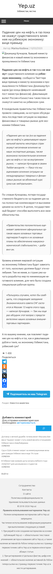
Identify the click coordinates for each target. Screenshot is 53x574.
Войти (4, 473)
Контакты (27, 490)
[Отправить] (26, 385)
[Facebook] (26, 380)
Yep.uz (26, 6)
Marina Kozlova (19, 48)
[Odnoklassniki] (26, 366)
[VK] (26, 371)
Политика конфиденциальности (27, 498)
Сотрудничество (27, 485)
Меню (26, 21)
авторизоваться (26, 422)
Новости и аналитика (19, 403)
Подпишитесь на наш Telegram (28, 394)
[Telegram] (26, 361)
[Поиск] (44, 428)
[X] (26, 376)
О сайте (27, 494)
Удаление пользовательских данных (27, 502)
